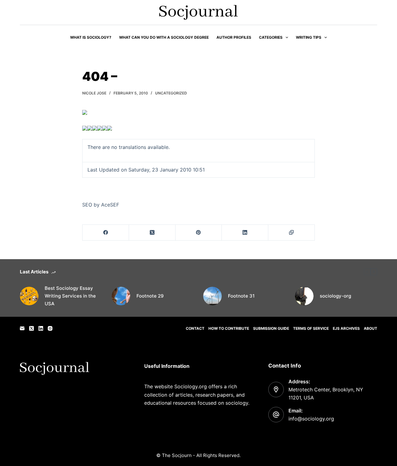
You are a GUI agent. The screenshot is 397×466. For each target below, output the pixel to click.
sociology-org (335, 296)
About (370, 328)
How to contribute (228, 328)
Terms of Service (311, 328)
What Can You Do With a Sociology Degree (164, 37)
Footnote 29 (150, 296)
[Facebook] (106, 233)
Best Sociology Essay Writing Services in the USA (70, 296)
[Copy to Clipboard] (291, 233)
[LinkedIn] (245, 233)
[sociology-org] (304, 296)
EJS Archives (346, 328)
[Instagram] (50, 328)
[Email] (22, 328)
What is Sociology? (90, 37)
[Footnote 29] (121, 296)
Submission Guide (271, 328)
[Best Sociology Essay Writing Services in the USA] (29, 296)
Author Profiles (233, 37)
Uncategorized (171, 93)
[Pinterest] (199, 233)
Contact (195, 328)
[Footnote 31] (212, 296)
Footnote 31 (241, 296)
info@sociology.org (311, 419)
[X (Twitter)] (152, 233)
